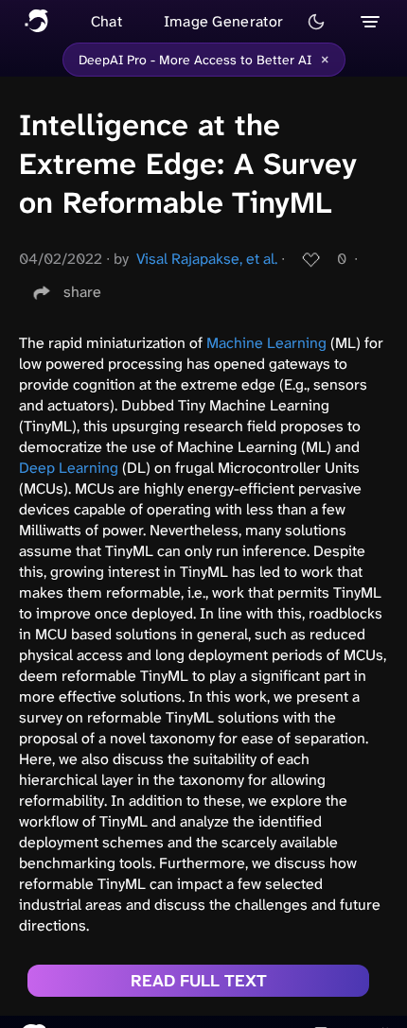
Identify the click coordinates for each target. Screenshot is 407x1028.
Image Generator (224, 21)
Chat (106, 21)
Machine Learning (266, 343)
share (82, 292)
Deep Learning (68, 468)
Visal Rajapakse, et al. (206, 259)
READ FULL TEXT (199, 980)
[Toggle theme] (316, 22)
